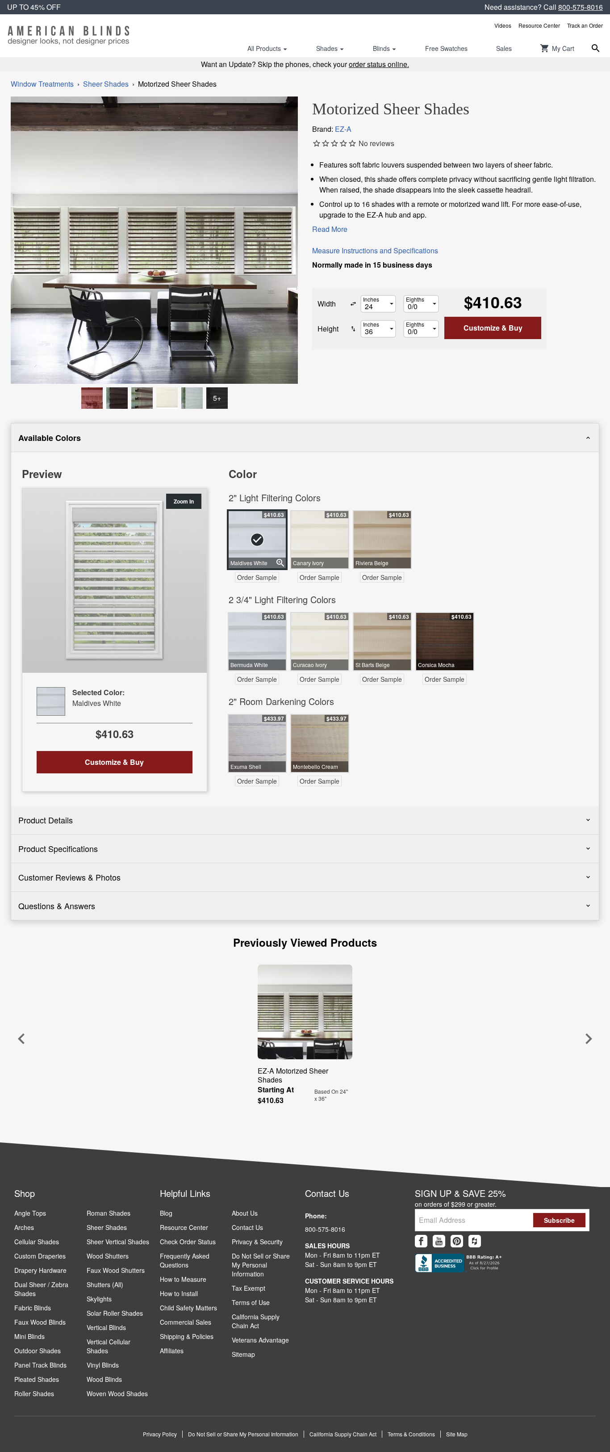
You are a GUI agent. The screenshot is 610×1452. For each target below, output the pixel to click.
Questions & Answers (56, 905)
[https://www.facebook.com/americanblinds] (421, 1241)
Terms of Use (251, 1302)
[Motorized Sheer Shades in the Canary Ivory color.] (167, 398)
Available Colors (49, 438)
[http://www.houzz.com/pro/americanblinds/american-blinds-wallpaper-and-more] (474, 1241)
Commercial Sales (185, 1322)
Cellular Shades (36, 1241)
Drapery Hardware (40, 1270)
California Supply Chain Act (256, 1321)
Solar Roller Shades (115, 1313)
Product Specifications (58, 848)
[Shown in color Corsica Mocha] (92, 398)
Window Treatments (42, 84)
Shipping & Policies (186, 1336)
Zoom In (184, 501)
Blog (166, 1213)
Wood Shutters (108, 1255)
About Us (245, 1213)
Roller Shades (34, 1393)
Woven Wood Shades (117, 1393)
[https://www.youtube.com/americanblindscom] (439, 1241)
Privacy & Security (257, 1241)
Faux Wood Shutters (116, 1270)
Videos (502, 25)
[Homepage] (68, 36)
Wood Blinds (104, 1379)
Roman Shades (108, 1213)
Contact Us (247, 1227)
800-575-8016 (580, 7)
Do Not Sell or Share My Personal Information (261, 1264)
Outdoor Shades (37, 1350)
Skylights (99, 1298)
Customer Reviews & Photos (69, 877)
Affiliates (172, 1350)
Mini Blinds (29, 1336)
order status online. (379, 64)
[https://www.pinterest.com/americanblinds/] (457, 1241)
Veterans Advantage (260, 1339)
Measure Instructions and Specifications (375, 250)
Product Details (45, 820)
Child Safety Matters (188, 1307)
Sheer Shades (106, 84)
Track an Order (585, 25)
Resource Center (539, 25)
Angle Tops (30, 1213)
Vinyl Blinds (103, 1364)
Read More (329, 229)
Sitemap (243, 1354)
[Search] (596, 48)
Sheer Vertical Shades (118, 1241)
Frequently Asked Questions (184, 1260)
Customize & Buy (493, 328)
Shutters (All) (105, 1284)
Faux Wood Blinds (40, 1322)
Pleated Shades (36, 1379)
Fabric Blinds (32, 1307)
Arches (24, 1227)
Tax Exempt (248, 1288)
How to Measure (183, 1279)
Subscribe (559, 1220)
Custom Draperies (40, 1255)
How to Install (179, 1293)
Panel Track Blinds (40, 1364)
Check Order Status (188, 1241)
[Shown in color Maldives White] (192, 398)
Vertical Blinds (106, 1327)
